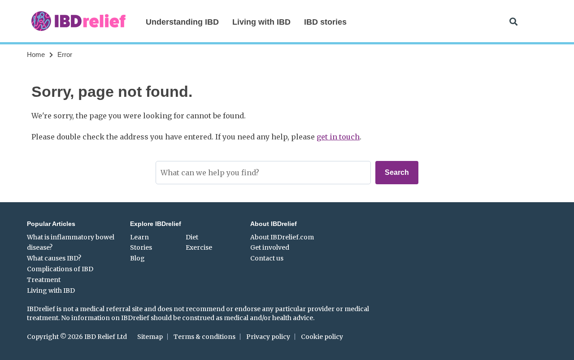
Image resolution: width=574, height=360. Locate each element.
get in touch (338, 136)
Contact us (266, 258)
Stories (141, 247)
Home (36, 54)
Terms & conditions (204, 337)
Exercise (199, 247)
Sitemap (150, 337)
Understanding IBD (182, 21)
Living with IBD (261, 21)
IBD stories (325, 21)
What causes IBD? (54, 258)
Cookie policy (322, 337)
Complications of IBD (60, 269)
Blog (137, 258)
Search (397, 172)
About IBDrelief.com (282, 237)
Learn (139, 237)
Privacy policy (268, 337)
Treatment (44, 280)
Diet (192, 237)
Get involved (269, 247)
